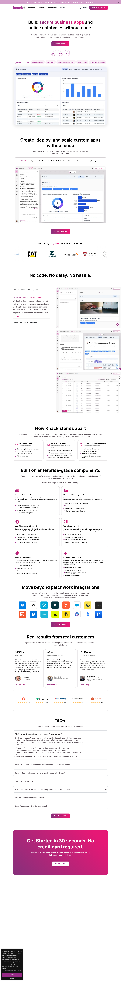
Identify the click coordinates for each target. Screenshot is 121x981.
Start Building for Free (99, 7)
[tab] (22, 62)
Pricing (62, 8)
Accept (12, 974)
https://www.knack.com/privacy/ (11, 970)
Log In (85, 8)
